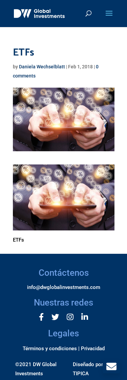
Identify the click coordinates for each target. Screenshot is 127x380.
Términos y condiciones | (51, 348)
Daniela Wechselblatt (42, 66)
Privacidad (93, 348)
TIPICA (81, 374)
